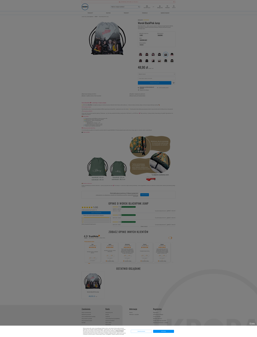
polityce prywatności (120, 330)
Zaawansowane (141, 331)
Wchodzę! (163, 331)
